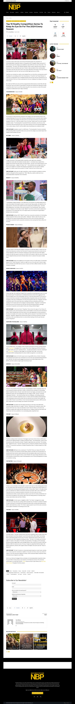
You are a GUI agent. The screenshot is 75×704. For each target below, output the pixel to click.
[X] (68, 1)
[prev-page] (7, 651)
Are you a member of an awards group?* (19, 590)
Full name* (14, 583)
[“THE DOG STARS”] (52, 49)
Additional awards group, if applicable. (18, 594)
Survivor (8, 574)
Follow (55, 32)
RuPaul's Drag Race (30, 572)
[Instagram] (66, 1)
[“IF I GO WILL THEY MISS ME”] (52, 63)
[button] (66, 12)
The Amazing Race (14, 574)
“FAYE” (45, 614)
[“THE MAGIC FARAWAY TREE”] (13, 642)
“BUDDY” (58, 56)
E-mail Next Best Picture (37, 693)
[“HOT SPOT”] (52, 70)
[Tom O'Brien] (7, 32)
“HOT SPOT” (59, 70)
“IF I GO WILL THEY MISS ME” (62, 63)
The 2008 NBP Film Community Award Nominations (40, 647)
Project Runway (23, 572)
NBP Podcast (26, 643)
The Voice (24, 574)
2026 (13, 646)
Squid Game (11, 348)
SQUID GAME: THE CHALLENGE (39, 572)
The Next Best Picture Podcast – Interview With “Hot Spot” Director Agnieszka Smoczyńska (26, 646)
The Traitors (20, 574)
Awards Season (15, 21)
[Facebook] (65, 1)
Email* (13, 586)
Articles (10, 18)
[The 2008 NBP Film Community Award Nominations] (40, 642)
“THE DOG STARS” (60, 49)
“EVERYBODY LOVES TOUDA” (12, 614)
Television (23, 21)
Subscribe (63, 32)
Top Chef (28, 574)
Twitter (23, 561)
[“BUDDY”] (52, 56)
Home (7, 18)
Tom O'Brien (18, 620)
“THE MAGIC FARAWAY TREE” (13, 648)
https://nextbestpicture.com (20, 621)
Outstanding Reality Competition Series (13, 572)
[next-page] (9, 651)
